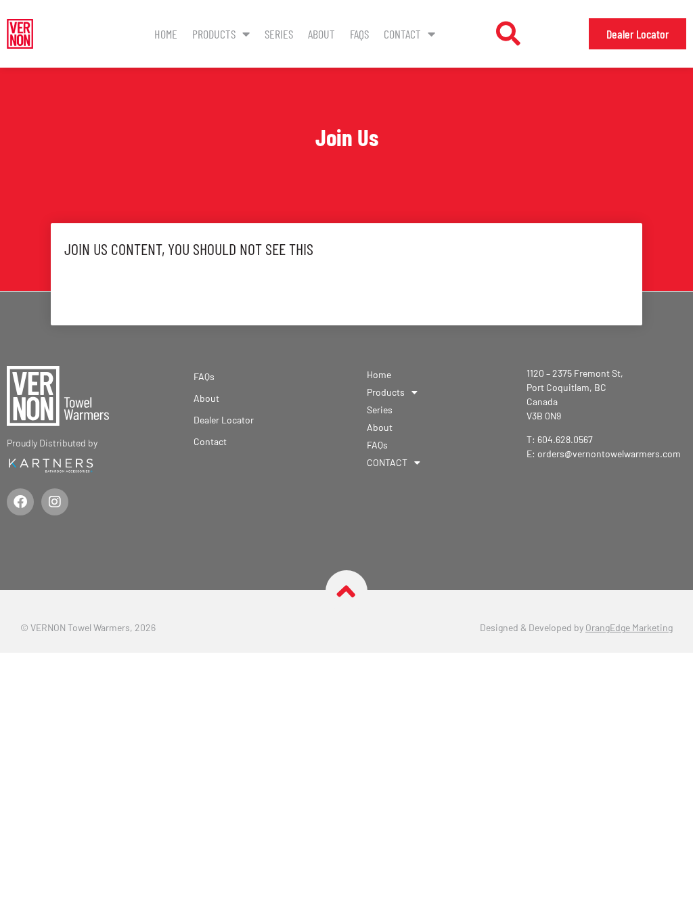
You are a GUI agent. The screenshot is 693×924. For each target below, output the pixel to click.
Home (165, 33)
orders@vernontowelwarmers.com (609, 453)
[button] (508, 34)
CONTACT (402, 33)
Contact (210, 441)
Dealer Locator (224, 419)
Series (279, 33)
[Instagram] (54, 501)
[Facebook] (20, 501)
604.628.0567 (565, 439)
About (321, 33)
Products (214, 33)
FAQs (359, 33)
